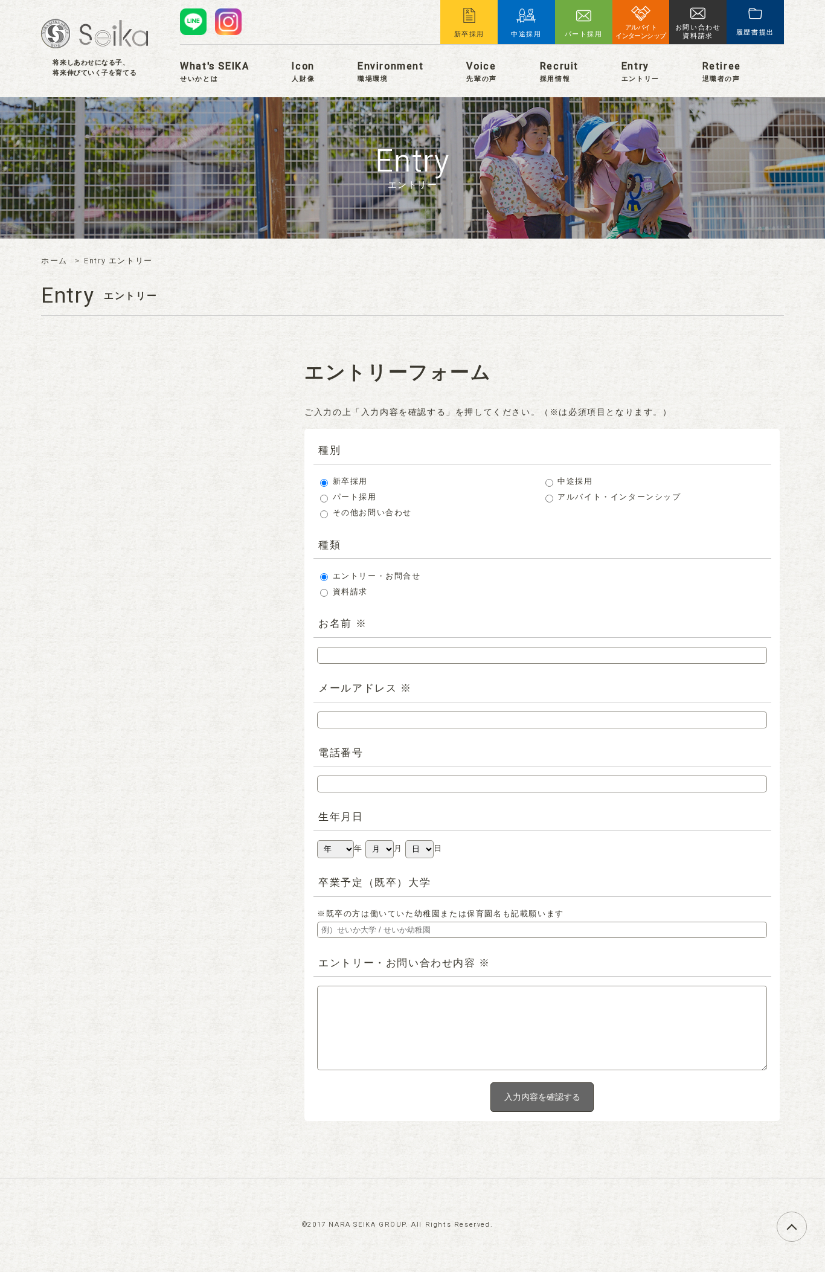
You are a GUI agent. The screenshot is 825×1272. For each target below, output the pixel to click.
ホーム (54, 260)
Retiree (721, 71)
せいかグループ (94, 33)
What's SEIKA (214, 71)
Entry (640, 71)
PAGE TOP (806, 1219)
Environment (391, 71)
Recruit (559, 71)
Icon (303, 71)
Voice (481, 71)
